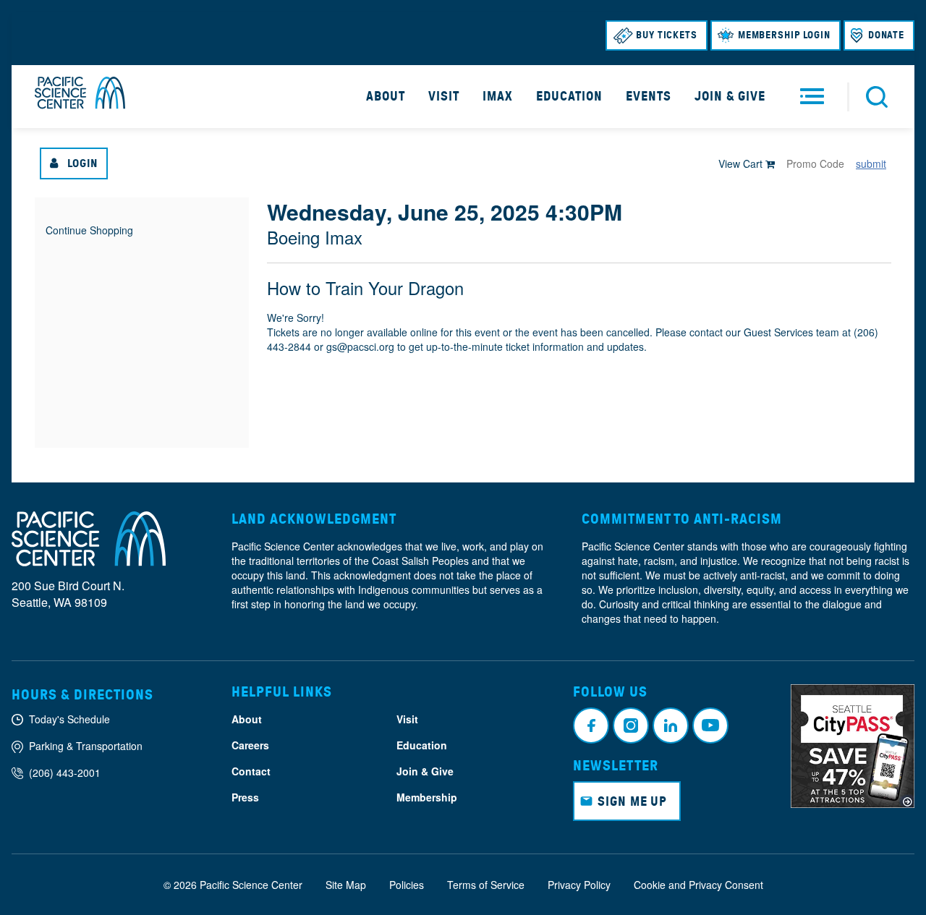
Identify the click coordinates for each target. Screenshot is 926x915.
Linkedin (671, 725)
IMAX (498, 96)
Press (245, 797)
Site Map (346, 884)
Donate (886, 35)
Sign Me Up (632, 801)
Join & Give (729, 96)
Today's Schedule (69, 719)
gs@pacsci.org (360, 346)
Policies (406, 884)
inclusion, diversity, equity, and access (744, 589)
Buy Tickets (666, 35)
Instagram (631, 725)
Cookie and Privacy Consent (698, 884)
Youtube (710, 725)
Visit (443, 96)
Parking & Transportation (86, 746)
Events (648, 96)
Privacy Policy (579, 884)
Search (876, 96)
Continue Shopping (89, 230)
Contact (251, 771)
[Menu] (812, 96)
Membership (426, 797)
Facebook (591, 725)
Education (569, 96)
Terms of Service (485, 884)
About (385, 96)
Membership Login (784, 35)
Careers (250, 745)
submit (871, 163)
